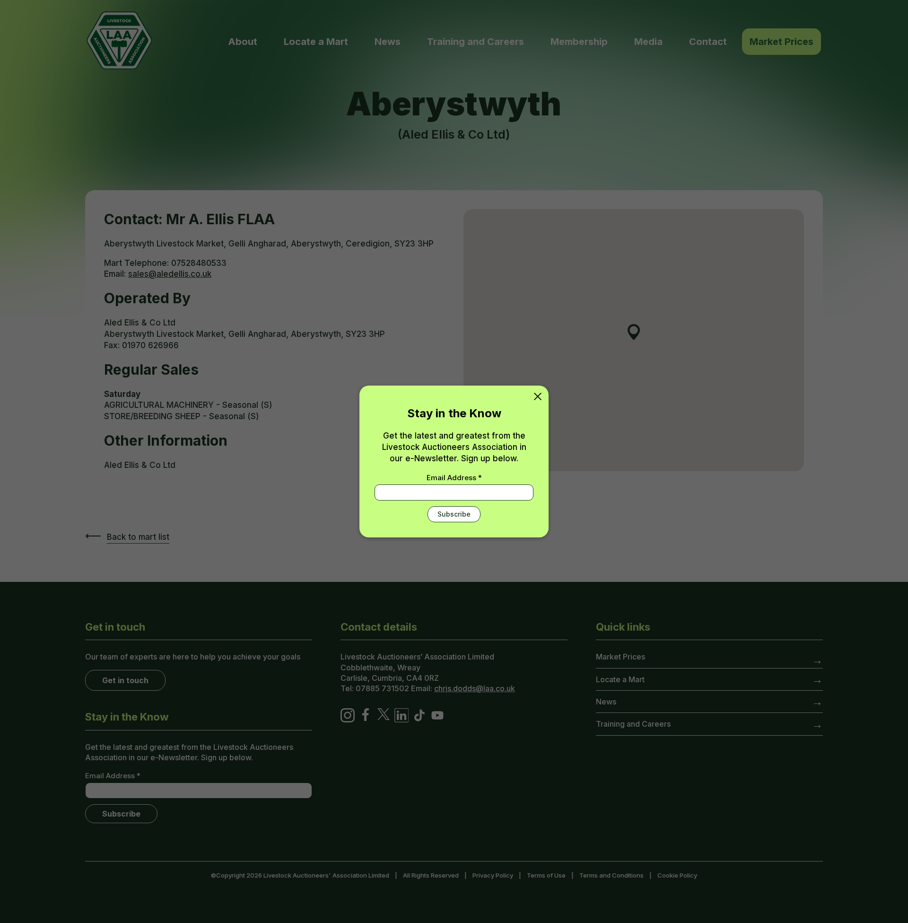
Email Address (454, 477)
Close (537, 396)
